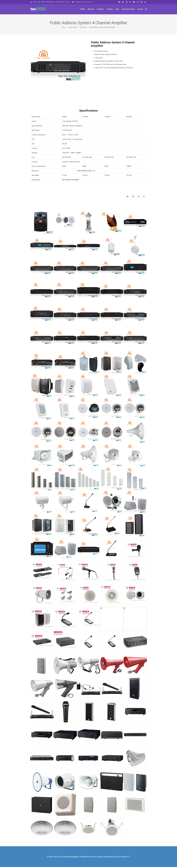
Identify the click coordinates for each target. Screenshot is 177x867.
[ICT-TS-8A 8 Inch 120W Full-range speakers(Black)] (135, 688)
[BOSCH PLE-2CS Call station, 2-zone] (88, 618)
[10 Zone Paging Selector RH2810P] (112, 269)
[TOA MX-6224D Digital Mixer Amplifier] (88, 758)
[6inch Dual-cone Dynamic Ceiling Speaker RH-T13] (112, 432)
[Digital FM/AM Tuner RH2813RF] (65, 245)
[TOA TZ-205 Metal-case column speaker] (88, 712)
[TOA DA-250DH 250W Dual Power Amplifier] (135, 735)
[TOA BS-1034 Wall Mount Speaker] (88, 805)
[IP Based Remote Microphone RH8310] (112, 548)
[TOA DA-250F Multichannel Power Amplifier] (41, 758)
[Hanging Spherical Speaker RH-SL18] (135, 245)
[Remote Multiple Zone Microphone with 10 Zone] (112, 525)
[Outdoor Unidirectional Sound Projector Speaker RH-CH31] (65, 502)
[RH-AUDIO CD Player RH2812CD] (88, 245)
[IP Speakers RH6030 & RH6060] (135, 525)
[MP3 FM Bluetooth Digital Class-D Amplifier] (65, 362)
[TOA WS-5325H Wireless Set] (88, 688)
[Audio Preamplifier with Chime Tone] (65, 292)
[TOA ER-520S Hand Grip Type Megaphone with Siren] (135, 665)
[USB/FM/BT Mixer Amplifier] (65, 339)
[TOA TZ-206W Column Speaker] (41, 665)
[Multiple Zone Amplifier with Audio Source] (135, 315)
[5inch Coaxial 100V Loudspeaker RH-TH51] (41, 432)
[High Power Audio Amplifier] (88, 292)
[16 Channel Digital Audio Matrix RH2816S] (135, 269)
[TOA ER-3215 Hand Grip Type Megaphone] (88, 665)
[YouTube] (134, 2)
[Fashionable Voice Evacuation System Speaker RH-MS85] (135, 362)
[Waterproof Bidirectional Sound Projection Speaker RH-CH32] (41, 502)
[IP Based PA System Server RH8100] (41, 548)
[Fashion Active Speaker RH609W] (65, 525)
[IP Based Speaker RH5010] (65, 548)
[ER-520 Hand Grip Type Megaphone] (41, 688)
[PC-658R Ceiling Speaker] (88, 828)
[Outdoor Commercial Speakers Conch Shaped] (112, 222)
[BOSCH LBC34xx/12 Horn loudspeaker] (65, 595)
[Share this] (133, 196)
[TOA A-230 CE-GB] (112, 735)
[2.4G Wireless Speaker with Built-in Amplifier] (135, 502)
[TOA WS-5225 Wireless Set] (41, 712)
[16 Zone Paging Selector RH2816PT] (88, 269)
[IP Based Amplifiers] (88, 548)
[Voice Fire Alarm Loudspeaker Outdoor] (88, 455)
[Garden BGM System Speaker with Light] (88, 222)
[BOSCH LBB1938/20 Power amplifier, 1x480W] (65, 642)
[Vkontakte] (145, 2)
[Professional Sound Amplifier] (135, 222)
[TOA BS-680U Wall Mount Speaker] (135, 805)
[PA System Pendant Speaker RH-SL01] (112, 245)
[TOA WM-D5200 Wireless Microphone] (65, 712)
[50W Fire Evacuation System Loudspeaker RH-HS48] (41, 455)
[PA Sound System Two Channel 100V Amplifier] (135, 292)
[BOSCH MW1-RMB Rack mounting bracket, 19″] (41, 572)
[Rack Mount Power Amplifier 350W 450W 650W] (65, 315)
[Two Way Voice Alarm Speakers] (112, 362)
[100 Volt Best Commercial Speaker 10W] (65, 385)
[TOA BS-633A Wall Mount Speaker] (65, 805)
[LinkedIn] (130, 2)
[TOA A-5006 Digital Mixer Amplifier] (65, 758)
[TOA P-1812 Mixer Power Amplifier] (65, 735)
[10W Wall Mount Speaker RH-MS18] (41, 409)
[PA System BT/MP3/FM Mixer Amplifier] (112, 339)
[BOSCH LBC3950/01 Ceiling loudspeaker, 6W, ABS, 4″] (112, 595)
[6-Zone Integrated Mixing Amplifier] (112, 315)
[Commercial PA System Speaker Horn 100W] (135, 432)
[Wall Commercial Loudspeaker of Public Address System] (65, 409)
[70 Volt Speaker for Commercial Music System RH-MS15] (112, 385)
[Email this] (127, 196)
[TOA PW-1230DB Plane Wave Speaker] (112, 781)
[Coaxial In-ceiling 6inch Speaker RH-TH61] (135, 409)
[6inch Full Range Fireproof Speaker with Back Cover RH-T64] (88, 409)
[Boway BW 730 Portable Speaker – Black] (41, 222)
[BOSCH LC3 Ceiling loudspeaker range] (88, 595)
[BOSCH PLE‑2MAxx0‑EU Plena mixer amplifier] (135, 618)
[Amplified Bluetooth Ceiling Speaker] (112, 502)
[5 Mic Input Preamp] (41, 292)
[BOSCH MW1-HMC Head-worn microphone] (65, 572)
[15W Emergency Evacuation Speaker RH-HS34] (135, 455)
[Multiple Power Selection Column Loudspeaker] (88, 478)
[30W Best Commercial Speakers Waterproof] (65, 455)
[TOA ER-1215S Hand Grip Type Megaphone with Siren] (112, 665)
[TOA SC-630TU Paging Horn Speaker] (88, 781)
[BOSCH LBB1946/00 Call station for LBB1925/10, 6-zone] (88, 642)
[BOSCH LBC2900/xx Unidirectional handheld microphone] (88, 572)
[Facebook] (119, 2)
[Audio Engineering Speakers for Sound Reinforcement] (88, 362)
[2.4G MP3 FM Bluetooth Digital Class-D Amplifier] (41, 362)
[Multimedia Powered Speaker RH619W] (41, 525)
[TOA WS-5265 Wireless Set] (112, 688)
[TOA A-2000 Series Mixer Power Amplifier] (112, 758)
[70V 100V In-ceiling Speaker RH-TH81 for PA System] (112, 409)
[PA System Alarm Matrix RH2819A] (41, 269)
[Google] (126, 2)
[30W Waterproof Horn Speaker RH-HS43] (112, 455)
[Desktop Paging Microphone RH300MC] (88, 502)
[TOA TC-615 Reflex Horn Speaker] (41, 781)
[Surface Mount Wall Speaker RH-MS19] (88, 385)
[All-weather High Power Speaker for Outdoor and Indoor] (65, 478)
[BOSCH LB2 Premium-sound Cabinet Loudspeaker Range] (41, 618)
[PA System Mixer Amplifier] (135, 339)
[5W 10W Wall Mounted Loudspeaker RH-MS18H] (135, 385)
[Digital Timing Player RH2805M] (41, 245)
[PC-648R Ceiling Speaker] (112, 828)
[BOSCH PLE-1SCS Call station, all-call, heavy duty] (65, 618)
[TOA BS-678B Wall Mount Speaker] (41, 805)
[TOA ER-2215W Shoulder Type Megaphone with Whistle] (65, 665)
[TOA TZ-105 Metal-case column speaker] (112, 712)
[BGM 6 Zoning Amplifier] (41, 339)
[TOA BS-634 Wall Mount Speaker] (112, 805)
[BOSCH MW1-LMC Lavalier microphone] (135, 548)
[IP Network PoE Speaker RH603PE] (65, 222)
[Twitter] (123, 2)
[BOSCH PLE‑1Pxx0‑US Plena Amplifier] (112, 618)
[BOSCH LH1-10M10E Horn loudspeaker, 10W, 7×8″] (41, 595)
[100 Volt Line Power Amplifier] (112, 292)
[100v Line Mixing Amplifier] (88, 339)
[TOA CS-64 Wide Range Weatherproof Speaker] (65, 781)
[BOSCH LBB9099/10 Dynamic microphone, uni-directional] (112, 572)
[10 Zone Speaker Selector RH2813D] (65, 269)
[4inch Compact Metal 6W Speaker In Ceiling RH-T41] (88, 432)
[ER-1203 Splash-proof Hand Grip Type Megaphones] (65, 688)
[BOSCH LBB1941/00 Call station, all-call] (112, 642)
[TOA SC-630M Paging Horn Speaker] (135, 758)
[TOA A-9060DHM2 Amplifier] (135, 712)
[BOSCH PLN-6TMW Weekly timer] (41, 642)
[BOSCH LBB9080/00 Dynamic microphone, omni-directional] (135, 572)
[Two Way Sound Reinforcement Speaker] (41, 385)
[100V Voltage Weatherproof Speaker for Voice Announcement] (112, 478)
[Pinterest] (141, 2)
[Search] (146, 9)
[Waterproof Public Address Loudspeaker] (41, 478)
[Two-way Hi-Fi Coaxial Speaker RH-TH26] (65, 432)
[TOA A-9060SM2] (41, 735)
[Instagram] (138, 2)
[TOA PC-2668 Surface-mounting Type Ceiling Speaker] (41, 828)
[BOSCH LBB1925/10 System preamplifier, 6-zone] (135, 642)
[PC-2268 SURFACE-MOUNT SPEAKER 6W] (65, 828)
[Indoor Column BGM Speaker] (135, 478)
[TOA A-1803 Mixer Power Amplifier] (88, 735)
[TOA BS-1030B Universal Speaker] (135, 781)
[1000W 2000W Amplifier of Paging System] (41, 315)
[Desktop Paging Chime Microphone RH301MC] (88, 525)
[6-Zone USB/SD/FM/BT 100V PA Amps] (88, 315)
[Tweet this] (138, 196)
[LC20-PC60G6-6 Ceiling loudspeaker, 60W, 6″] (135, 595)
